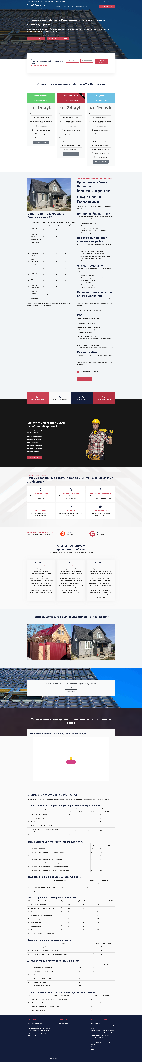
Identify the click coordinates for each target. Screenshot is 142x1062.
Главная (57, 6)
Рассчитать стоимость (41, 142)
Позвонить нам (71, 691)
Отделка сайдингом (67, 6)
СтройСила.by (36, 5)
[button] (67, 660)
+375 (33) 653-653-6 (108, 1)
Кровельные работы (81, 6)
